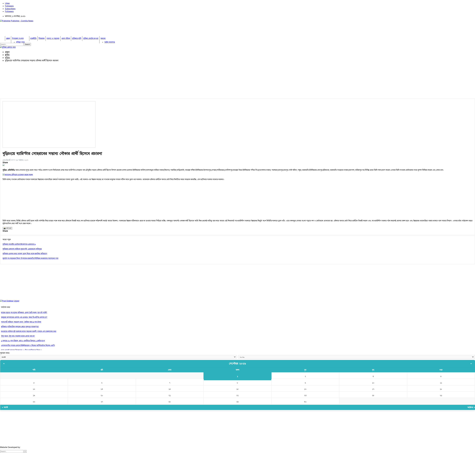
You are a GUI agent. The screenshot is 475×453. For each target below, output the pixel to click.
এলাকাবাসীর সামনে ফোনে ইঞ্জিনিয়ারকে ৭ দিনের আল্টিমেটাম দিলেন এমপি (28, 345)
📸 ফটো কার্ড (7, 228)
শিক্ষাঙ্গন (42, 38)
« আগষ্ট (5, 407)
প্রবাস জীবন (65, 38)
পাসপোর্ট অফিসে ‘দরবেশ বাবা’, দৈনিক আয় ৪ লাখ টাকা (21, 322)
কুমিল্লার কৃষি (76, 38)
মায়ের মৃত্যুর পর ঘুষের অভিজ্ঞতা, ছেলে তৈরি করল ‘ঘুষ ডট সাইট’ (24, 312)
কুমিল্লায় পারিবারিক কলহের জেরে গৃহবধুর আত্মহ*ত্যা (20, 326)
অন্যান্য (103, 38)
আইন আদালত (109, 42)
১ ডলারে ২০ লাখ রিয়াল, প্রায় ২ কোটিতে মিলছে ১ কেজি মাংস (23, 340)
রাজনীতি (33, 38)
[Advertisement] (45, 29)
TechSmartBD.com (29, 447)
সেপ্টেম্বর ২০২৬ (237, 363)
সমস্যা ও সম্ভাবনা (53, 38)
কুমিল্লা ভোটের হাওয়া (90, 38)
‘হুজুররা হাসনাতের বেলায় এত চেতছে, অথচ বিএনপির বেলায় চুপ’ (24, 317)
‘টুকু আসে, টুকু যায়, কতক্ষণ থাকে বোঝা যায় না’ (18, 336)
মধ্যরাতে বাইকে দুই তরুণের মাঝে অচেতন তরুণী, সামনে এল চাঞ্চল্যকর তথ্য (28, 331)
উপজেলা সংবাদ (18, 38)
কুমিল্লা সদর (20, 42)
